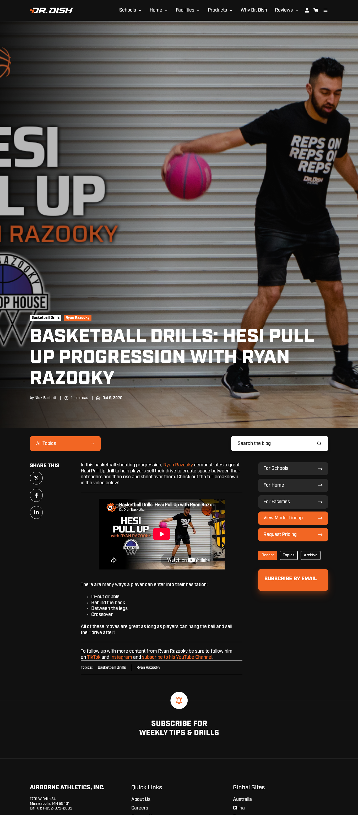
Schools (127, 10)
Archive (310, 555)
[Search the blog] (319, 443)
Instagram (121, 657)
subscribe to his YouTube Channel (177, 657)
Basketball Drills (45, 317)
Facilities (185, 10)
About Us (140, 799)
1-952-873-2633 (57, 808)
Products (217, 10)
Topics (289, 555)
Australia (242, 799)
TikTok (93, 657)
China (239, 808)
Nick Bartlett (45, 397)
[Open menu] (325, 10)
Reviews (284, 10)
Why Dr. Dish (254, 10)
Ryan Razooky (78, 317)
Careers (139, 808)
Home (156, 10)
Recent (268, 555)
